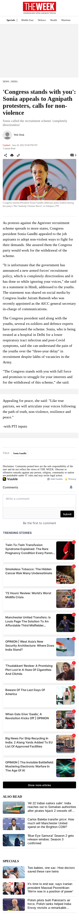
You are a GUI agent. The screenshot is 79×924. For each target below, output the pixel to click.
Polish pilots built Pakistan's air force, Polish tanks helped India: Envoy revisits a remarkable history (50, 906)
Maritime (66, 20)
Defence (42, 20)
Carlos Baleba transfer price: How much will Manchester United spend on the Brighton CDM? (51, 823)
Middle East (27, 20)
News (6, 81)
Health (53, 20)
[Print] (12, 155)
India (14, 81)
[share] (5, 155)
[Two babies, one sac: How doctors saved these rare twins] (14, 872)
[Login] (70, 9)
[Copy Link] (18, 155)
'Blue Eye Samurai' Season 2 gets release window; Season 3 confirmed (51, 839)
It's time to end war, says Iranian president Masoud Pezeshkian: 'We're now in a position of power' (50, 887)
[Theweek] (39, 6)
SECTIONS (5, 9)
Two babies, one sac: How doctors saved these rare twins (51, 869)
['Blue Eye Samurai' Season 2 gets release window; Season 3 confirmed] (14, 840)
